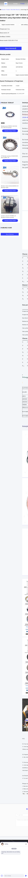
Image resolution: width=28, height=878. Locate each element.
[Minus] (26, 844)
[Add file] (2, 875)
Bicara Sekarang (9, 48)
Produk (22, 3)
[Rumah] (5, 3)
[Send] (26, 875)
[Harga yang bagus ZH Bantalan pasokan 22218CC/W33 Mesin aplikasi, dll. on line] (10, 145)
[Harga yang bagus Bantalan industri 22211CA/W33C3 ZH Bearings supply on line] (10, 175)
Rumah (15, 3)
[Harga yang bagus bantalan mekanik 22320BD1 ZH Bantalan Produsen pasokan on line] (10, 205)
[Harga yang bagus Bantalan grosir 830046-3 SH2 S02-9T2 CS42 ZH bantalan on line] (10, 115)
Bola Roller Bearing (15, 9)
